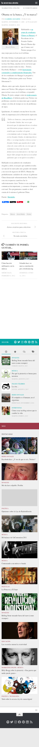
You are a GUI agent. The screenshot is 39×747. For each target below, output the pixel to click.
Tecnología (14, 696)
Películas (6, 587)
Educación (6, 641)
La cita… (15, 386)
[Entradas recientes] (6, 351)
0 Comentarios (30, 8)
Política (5, 508)
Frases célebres (18, 384)
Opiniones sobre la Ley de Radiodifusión (16, 511)
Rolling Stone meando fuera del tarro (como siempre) (23, 361)
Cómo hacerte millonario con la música (8, 266)
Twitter (29, 214)
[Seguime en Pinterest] (29, 342)
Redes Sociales (18, 395)
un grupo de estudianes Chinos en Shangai (28, 32)
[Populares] (15, 351)
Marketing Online (11, 8)
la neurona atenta (9, 2)
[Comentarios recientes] (24, 351)
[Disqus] (19, 310)
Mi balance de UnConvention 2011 (14, 537)
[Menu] (36, 2)
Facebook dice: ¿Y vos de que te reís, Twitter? (18, 459)
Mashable (11, 197)
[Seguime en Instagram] (22, 342)
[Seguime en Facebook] (25, 342)
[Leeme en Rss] (36, 342)
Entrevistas (17, 408)
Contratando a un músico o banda (14, 563)
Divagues (15, 358)
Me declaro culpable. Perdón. (12, 485)
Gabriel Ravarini (12, 19)
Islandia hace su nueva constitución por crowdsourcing (26, 266)
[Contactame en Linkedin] (32, 342)
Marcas (12, 214)
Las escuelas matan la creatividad (14, 644)
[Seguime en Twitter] (18, 342)
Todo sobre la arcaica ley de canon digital (17, 699)
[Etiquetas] (32, 351)
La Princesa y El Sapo (10, 589)
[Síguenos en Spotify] (15, 342)
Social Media (21, 214)
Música (15, 371)
